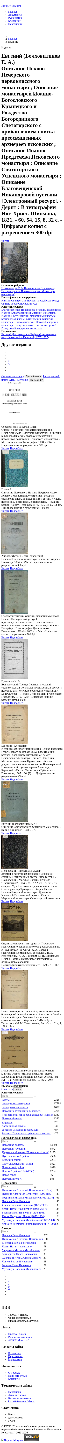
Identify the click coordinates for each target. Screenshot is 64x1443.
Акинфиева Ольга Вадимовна (19, 1254)
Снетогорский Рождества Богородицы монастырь (28, 327)
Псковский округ (12, 1178)
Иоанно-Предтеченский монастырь (22, 315)
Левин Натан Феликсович (17, 1246)
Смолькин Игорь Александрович (21, 1257)
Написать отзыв (17, 1375)
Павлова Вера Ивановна (16, 1201)
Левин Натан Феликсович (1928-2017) (24, 1208)
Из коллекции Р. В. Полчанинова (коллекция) (27, 288)
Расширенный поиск (20, 1337)
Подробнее (16, 448)
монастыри (49, 315)
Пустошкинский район (15, 1156)
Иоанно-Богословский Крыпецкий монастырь (28, 312)
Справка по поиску (12, 376)
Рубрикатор (15, 17)
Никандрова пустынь (13, 300)
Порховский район (13, 1167)
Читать (5, 240)
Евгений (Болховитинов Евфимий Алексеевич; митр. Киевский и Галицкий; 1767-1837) (29, 336)
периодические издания (16, 1103)
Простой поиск (17, 1334)
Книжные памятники (20, 1398)
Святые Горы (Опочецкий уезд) (19, 303)
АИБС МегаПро (18, 379)
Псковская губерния (13, 1148)
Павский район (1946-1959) (18, 1171)
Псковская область (13, 1144)
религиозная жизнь (12, 318)
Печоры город (35, 300)
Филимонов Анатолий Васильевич (22, 1239)
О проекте (14, 1372)
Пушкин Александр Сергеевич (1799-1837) (27, 1193)
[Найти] (35, 1096)
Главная (12, 11)
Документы (15, 14)
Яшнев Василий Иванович (17, 1261)
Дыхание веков (17, 1395)
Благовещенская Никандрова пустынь (23, 309)
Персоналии (15, 24)
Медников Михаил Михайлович (21, 1250)
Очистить (7, 1089)
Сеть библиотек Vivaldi (21, 1401)
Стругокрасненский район (17, 1163)
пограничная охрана (14, 1125)
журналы (7, 1122)
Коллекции (14, 20)
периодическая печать (15, 1107)
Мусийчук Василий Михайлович (21, 1269)
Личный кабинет (11, 5)
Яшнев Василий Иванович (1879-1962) (24, 1205)
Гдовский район (11, 1159)
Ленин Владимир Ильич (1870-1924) (23, 1216)
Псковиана (14, 1391)
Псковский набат (12, 1118)
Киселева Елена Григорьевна (19, 1242)
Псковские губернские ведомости (21, 1110)
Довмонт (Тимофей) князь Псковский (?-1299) (29, 1223)
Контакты (14, 1378)
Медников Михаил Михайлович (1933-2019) (28, 1197)
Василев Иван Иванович (16, 1265)
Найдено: (36, 380)
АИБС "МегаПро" (19, 1340)
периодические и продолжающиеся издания (27, 1114)
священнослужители (27, 325)
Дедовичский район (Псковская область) (25, 1152)
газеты (6, 1099)
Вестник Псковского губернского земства (26, 1133)
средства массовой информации (20, 1129)
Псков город (51, 300)
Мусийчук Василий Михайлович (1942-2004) (28, 1220)
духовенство (54, 309)
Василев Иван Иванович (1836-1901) (23, 1212)
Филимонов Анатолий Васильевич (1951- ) (27, 1190)
